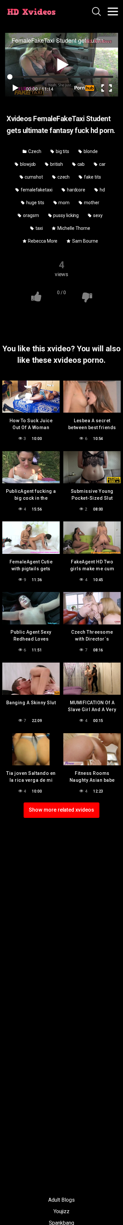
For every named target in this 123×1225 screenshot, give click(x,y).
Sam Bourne (84, 241)
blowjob (27, 164)
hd (102, 189)
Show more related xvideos (61, 810)
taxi (38, 228)
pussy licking (65, 215)
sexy (97, 215)
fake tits (92, 177)
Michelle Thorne (73, 228)
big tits (62, 151)
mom (63, 202)
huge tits (34, 202)
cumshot (33, 177)
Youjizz (61, 1211)
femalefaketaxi (36, 189)
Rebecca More (42, 241)
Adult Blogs (61, 1200)
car (102, 164)
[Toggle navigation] (113, 11)
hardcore (75, 189)
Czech (34, 151)
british (56, 164)
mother (91, 202)
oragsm (30, 215)
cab (80, 164)
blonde (90, 151)
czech (63, 177)
